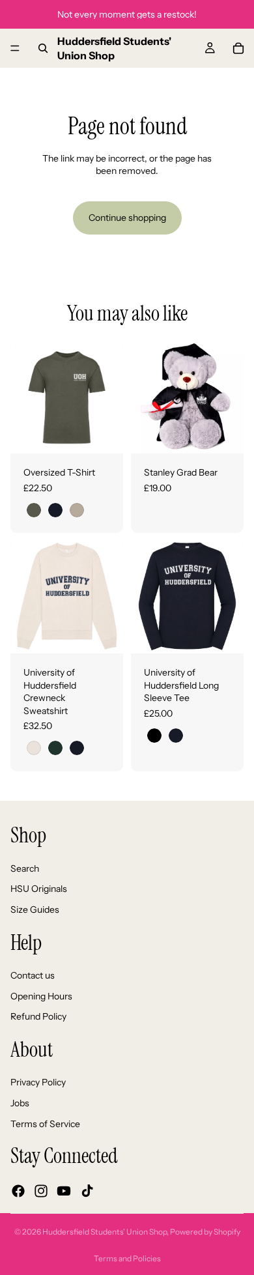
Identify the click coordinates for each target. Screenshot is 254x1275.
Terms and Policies (127, 1258)
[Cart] (238, 48)
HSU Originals (38, 889)
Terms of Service (45, 1123)
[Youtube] (64, 1191)
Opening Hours (41, 995)
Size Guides (34, 909)
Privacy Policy (38, 1082)
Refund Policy (38, 1016)
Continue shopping (127, 217)
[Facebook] (18, 1191)
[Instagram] (41, 1191)
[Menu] (15, 48)
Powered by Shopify (205, 1232)
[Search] (43, 48)
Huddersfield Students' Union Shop (104, 1232)
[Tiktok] (87, 1191)
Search (24, 868)
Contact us (32, 975)
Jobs (19, 1103)
